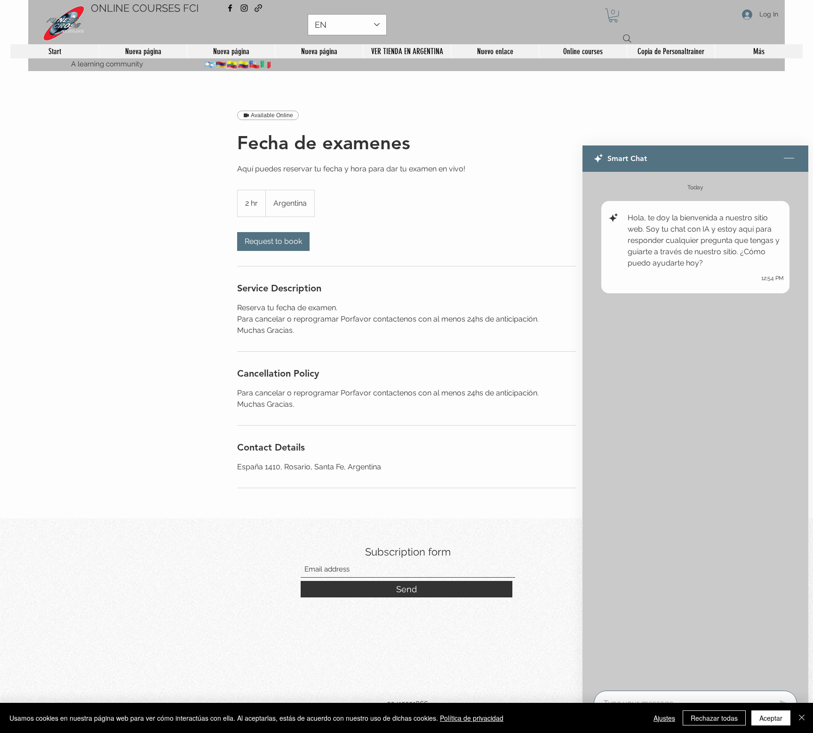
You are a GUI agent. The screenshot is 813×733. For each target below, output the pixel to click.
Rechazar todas (714, 718)
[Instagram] (244, 8)
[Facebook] (230, 8)
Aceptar (770, 718)
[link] (273, 241)
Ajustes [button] (664, 718)
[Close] (801, 717)
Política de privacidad (471, 718)
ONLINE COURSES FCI (145, 8)
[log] (695, 428)
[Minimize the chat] (789, 158)
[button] (613, 15)
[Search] (627, 38)
